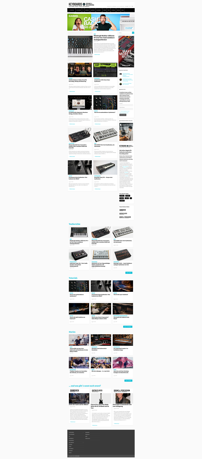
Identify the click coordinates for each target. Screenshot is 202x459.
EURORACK (87, 10)
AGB (118, 6)
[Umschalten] (83, 432)
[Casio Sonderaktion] (101, 22)
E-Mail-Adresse (122, 107)
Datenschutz (121, 6)
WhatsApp (125, 6)
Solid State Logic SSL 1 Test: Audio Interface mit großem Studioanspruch (78, 265)
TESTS (109, 10)
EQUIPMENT (93, 10)
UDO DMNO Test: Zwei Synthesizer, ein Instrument (104, 145)
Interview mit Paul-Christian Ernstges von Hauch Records (121, 371)
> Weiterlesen (97, 54)
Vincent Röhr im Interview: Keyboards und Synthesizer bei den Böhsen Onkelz (79, 350)
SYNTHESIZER (78, 10)
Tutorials (126, 175)
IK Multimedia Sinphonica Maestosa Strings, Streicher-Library (78, 113)
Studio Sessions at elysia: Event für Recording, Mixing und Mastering (78, 80)
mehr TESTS (128, 272)
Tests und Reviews (125, 166)
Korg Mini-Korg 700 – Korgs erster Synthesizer (103, 178)
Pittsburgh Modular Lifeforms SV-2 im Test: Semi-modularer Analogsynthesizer (104, 38)
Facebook (127, 195)
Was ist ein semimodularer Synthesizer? (104, 112)
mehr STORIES (128, 380)
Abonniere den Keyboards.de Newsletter (99, 349)
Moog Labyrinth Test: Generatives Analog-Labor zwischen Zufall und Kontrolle (78, 146)
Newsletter (109, 6)
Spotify (127, 6)
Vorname (120, 103)
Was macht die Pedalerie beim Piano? (121, 317)
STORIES (104, 10)
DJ (83, 10)
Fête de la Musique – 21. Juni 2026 (101, 371)
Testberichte (74, 224)
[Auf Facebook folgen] (128, 6)
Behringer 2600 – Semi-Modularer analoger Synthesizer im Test (123, 264)
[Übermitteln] (133, 33)
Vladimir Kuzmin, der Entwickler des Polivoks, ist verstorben (78, 371)
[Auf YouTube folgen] (132, 6)
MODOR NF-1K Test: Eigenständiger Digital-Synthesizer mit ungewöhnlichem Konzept (101, 265)
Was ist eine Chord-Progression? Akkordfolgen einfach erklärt (100, 317)
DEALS (123, 10)
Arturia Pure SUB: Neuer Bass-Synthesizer (102, 80)
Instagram (122, 195)
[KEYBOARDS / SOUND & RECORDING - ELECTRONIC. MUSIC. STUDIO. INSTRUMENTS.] (81, 4)
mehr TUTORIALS (127, 326)
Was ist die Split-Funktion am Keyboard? (77, 317)
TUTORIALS (113, 10)
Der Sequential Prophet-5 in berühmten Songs (121, 349)
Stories (125, 167)
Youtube (121, 198)
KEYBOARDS (72, 10)
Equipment (126, 172)
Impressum (114, 6)
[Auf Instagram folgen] (129, 6)
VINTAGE (118, 10)
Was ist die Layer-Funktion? (121, 294)
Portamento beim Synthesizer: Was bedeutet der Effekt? (78, 178)
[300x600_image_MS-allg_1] (126, 51)
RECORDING (99, 10)
